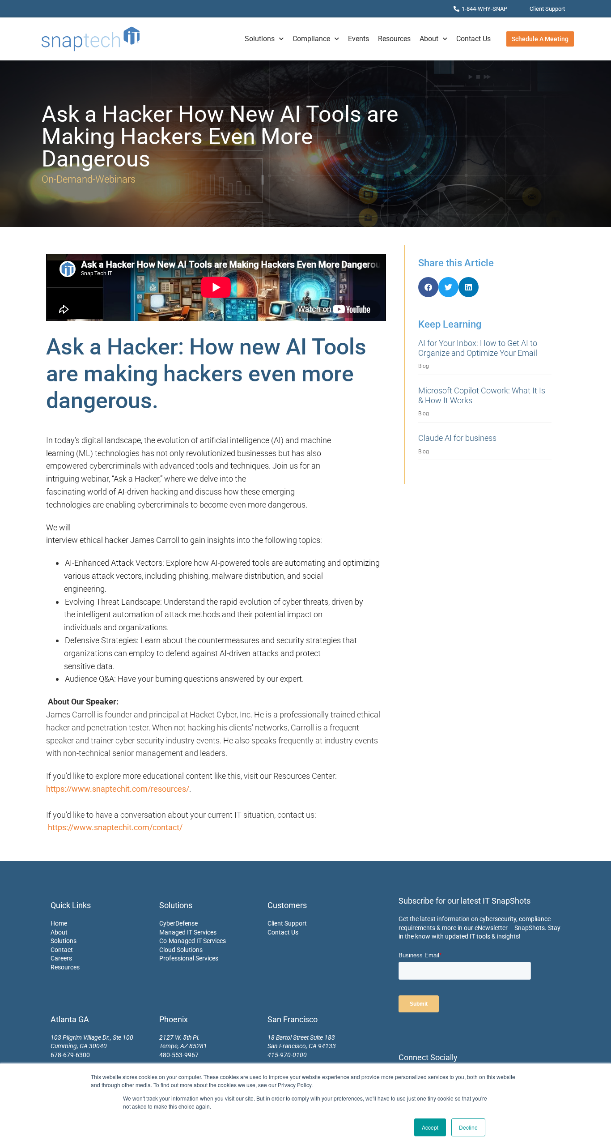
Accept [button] (430, 1127)
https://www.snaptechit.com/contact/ (115, 827)
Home (59, 923)
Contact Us (473, 38)
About (429, 38)
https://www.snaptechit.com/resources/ (117, 789)
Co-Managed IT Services (192, 940)
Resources (394, 38)
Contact (62, 949)
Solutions (260, 38)
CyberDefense (178, 923)
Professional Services (188, 958)
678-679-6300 (70, 1054)
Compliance (311, 38)
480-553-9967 (179, 1054)
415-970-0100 (287, 1054)
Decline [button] (468, 1127)
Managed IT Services (187, 932)
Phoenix (173, 1019)
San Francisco (292, 1019)
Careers (61, 958)
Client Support (287, 923)
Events (358, 38)
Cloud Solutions (181, 949)
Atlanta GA (70, 1019)
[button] (428, 287)
